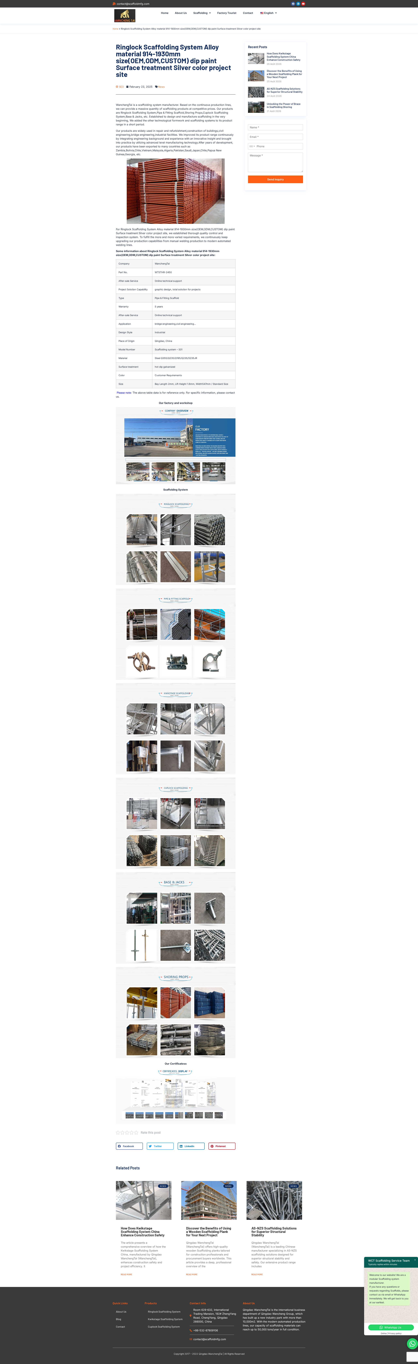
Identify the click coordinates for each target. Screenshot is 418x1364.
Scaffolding (200, 13)
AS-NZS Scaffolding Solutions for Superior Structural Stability (274, 1231)
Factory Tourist (226, 13)
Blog (118, 1319)
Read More (126, 1274)
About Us (181, 13)
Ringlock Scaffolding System (164, 1311)
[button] (129, 1146)
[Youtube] (303, 4)
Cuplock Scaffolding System (164, 1326)
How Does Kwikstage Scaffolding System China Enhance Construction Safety (143, 1231)
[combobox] (252, 146)
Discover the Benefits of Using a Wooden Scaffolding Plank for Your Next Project (208, 1231)
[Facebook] (293, 4)
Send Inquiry (275, 179)
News (161, 86)
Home (164, 13)
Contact (248, 13)
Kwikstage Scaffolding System (165, 1319)
